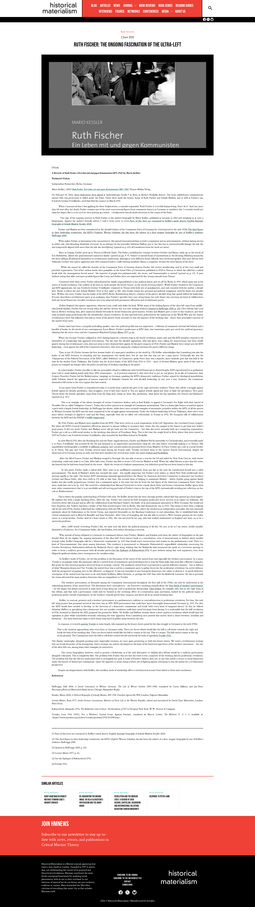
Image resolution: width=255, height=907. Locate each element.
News (117, 5)
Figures (119, 11)
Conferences (151, 11)
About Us (180, 11)
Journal (128, 5)
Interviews (105, 11)
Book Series (165, 5)
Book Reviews (147, 5)
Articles (105, 5)
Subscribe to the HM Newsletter (127, 878)
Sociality (151, 900)
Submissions (127, 884)
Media (165, 11)
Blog (94, 5)
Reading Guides (184, 5)
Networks (134, 11)
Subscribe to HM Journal (127, 875)
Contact (127, 881)
